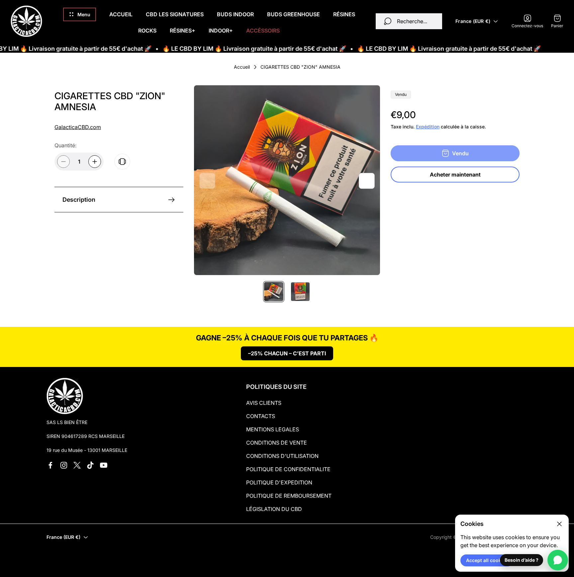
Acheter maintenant (455, 174)
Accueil (242, 67)
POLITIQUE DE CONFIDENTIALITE (288, 469)
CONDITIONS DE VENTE (276, 442)
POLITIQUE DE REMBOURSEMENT (289, 495)
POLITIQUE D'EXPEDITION (279, 482)
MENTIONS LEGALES (272, 429)
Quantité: (65, 145)
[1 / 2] (273, 291)
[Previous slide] (207, 181)
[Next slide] (367, 181)
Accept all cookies (487, 560)
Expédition (427, 126)
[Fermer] (559, 524)
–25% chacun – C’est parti (287, 353)
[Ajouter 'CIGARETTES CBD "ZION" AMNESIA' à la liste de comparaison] (122, 162)
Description (78, 199)
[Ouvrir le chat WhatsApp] (557, 560)
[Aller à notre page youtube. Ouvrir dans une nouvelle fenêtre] (104, 465)
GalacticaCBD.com (77, 127)
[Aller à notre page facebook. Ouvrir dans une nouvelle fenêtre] (50, 465)
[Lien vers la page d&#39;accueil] (65, 396)
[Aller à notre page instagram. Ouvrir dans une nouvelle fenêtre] (64, 465)
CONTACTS (260, 416)
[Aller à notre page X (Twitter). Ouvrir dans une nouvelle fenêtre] (77, 465)
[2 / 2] (300, 291)
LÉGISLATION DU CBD (274, 509)
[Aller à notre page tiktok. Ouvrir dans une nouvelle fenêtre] (90, 465)
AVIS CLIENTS (263, 402)
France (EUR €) (472, 21)
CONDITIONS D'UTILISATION (282, 456)
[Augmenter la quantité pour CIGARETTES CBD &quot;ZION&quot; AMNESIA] (94, 161)
